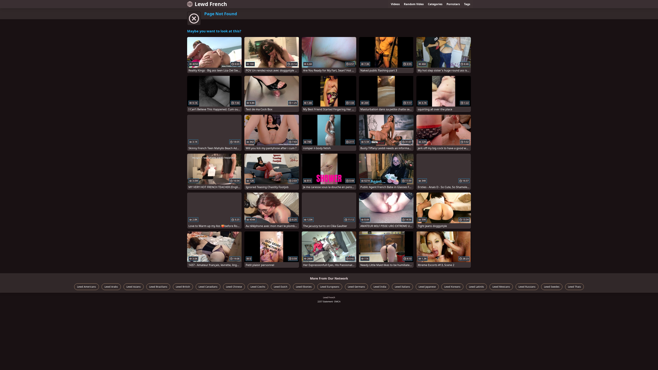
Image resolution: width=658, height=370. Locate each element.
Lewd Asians (133, 286)
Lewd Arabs (111, 286)
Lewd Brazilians (158, 286)
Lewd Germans (356, 286)
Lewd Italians (402, 286)
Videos (395, 4)
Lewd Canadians (208, 286)
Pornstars (453, 4)
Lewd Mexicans (501, 286)
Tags (467, 4)
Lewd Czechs (258, 286)
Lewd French (211, 4)
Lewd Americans (86, 286)
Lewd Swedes (551, 286)
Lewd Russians (527, 286)
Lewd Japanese (427, 286)
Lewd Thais (574, 286)
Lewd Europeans (329, 286)
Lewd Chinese (234, 286)
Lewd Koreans (452, 286)
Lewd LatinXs (476, 286)
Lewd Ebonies (304, 286)
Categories (435, 4)
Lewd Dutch (280, 286)
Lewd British (183, 286)
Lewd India (380, 286)
